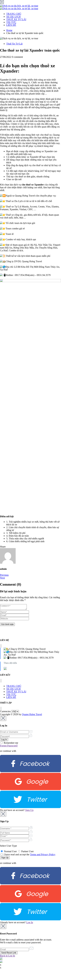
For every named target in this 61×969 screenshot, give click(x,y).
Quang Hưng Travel (32, 714)
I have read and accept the (29, 854)
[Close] (3, 718)
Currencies (5, 711)
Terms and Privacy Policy (42, 854)
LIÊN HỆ (11, 25)
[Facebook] (30, 771)
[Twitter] (30, 807)
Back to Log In (7, 955)
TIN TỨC (11, 22)
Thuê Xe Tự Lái (14, 43)
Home (9, 30)
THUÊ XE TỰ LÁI (16, 19)
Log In (29, 922)
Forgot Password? (9, 745)
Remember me (10, 743)
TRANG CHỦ (13, 13)
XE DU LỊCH (13, 16)
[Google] (30, 789)
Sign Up (29, 810)
